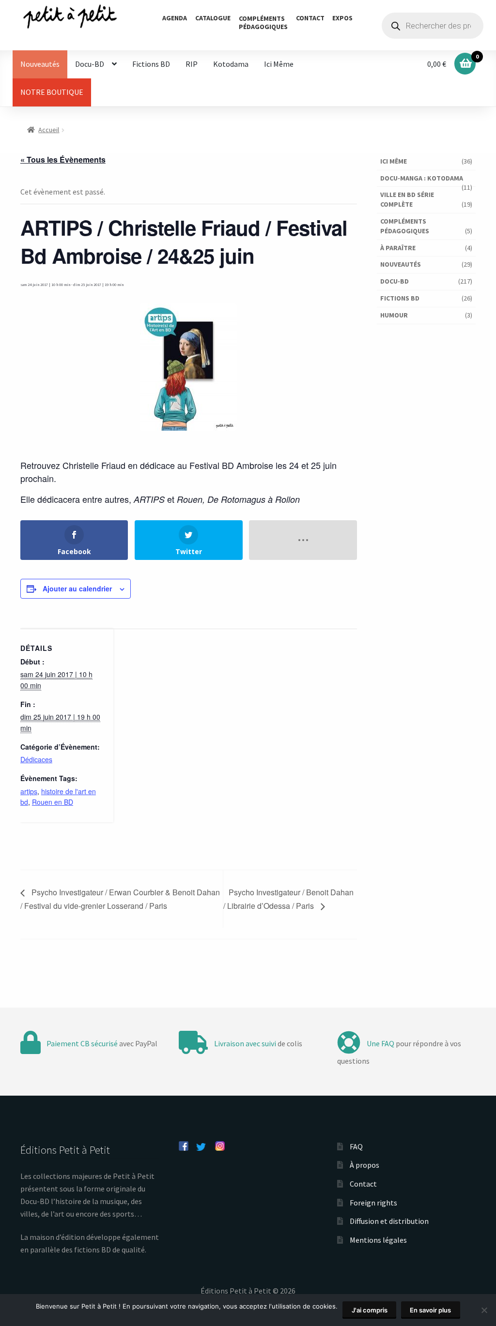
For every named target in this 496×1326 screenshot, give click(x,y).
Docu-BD (89, 64)
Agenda (174, 18)
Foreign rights (373, 1202)
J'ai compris (370, 1310)
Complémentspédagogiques (263, 22)
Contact (310, 18)
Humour (394, 315)
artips (28, 791)
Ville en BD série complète (407, 199)
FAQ (356, 1146)
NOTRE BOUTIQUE (51, 92)
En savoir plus (430, 1310)
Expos (342, 18)
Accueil (48, 129)
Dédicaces (36, 759)
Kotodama (230, 64)
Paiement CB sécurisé (82, 1043)
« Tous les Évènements (63, 159)
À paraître (398, 247)
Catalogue (213, 18)
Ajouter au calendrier (77, 588)
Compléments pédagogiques (404, 226)
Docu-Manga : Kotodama (421, 178)
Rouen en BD (52, 802)
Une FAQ (380, 1043)
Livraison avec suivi (245, 1043)
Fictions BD (151, 64)
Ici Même (279, 64)
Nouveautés (40, 64)
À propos (364, 1165)
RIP (192, 64)
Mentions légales (378, 1240)
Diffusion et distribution (389, 1221)
